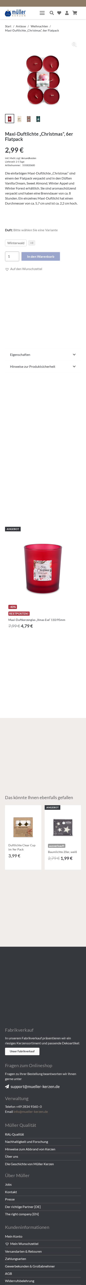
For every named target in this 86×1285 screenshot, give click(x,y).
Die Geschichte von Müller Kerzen (29, 1164)
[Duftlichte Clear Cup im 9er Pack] (23, 823)
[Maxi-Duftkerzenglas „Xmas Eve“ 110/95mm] (43, 565)
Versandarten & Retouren (23, 1251)
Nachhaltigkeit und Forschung (26, 1141)
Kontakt (11, 1192)
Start (8, 26)
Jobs (8, 1184)
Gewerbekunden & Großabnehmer (30, 1266)
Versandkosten (28, 158)
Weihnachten (39, 26)
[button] (42, 12)
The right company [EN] (22, 1214)
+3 (31, 242)
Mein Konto (13, 1236)
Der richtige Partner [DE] (23, 1207)
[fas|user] (67, 12)
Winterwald (15, 243)
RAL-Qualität (14, 1134)
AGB (8, 1273)
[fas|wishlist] (59, 12)
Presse (10, 1199)
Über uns (11, 1156)
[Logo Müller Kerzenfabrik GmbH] (15, 13)
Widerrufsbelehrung (19, 1281)
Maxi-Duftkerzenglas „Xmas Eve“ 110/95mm (36, 620)
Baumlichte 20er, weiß (62, 852)
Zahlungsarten (15, 1259)
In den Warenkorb (40, 256)
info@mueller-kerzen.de (31, 1111)
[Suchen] (51, 13)
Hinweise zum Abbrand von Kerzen (30, 1149)
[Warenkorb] (75, 13)
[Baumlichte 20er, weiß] (63, 823)
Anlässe (21, 26)
